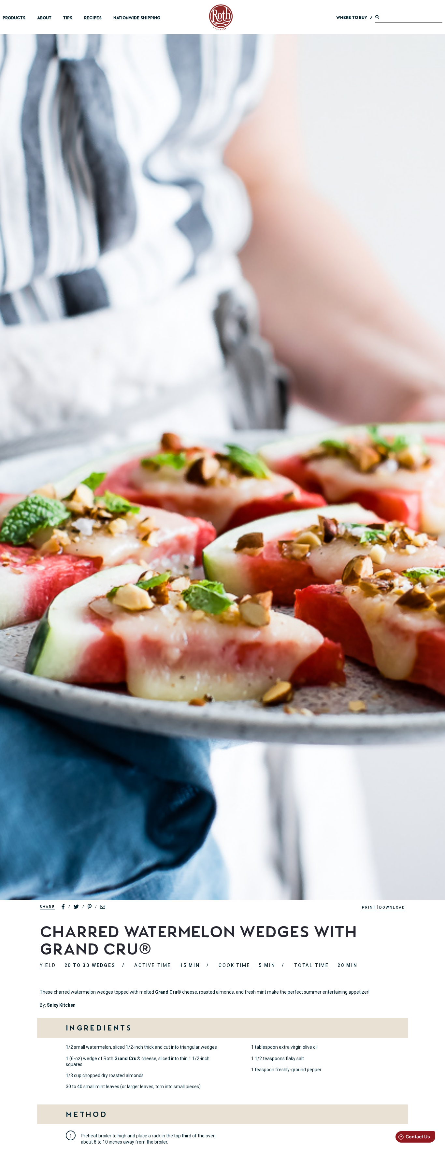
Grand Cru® (168, 992)
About (44, 18)
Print (369, 907)
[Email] (103, 907)
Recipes (93, 18)
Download (392, 907)
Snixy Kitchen (61, 1005)
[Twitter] (76, 907)
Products (14, 18)
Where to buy (351, 18)
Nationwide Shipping (136, 18)
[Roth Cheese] (221, 17)
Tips (67, 18)
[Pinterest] (89, 907)
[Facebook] (63, 907)
